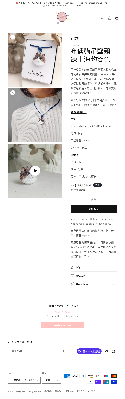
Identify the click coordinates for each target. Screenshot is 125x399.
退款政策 (48, 391)
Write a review (62, 325)
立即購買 (94, 208)
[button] (6, 18)
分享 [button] (76, 38)
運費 (83, 190)
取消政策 (91, 391)
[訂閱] (63, 351)
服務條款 (70, 391)
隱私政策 (59, 391)
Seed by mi (19, 391)
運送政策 (80, 391)
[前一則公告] (6, 4)
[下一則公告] (118, 4)
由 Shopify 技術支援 (32, 391)
